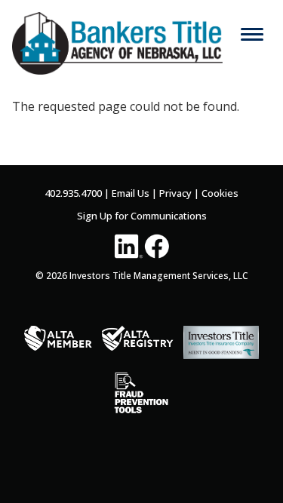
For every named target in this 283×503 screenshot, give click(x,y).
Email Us (130, 193)
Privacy (175, 193)
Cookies (219, 193)
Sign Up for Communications (142, 215)
